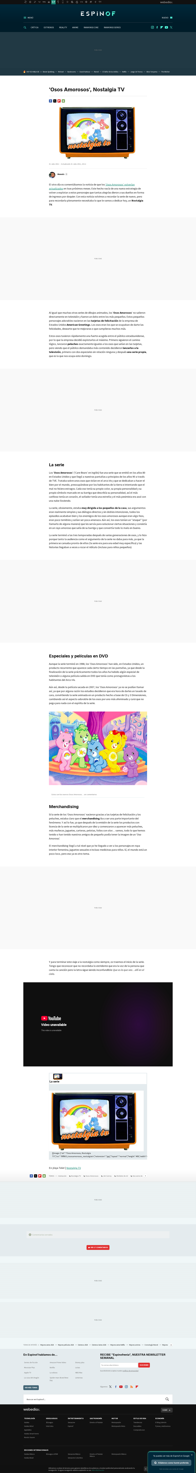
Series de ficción (31, 1362)
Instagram (152, 27)
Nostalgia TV (73, 1168)
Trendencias (137, 1422)
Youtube (166, 27)
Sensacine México (74, 1454)
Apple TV (27, 1372)
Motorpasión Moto (118, 1426)
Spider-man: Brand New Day (59, 1379)
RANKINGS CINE (91, 27)
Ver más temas (31, 1387)
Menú (30, 17)
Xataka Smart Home (31, 1434)
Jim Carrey (107, 1176)
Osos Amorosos (91, 1176)
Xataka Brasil (28, 1458)
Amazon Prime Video (58, 1362)
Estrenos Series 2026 (99, 1345)
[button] (62, 174)
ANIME (75, 27)
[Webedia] (31, 1409)
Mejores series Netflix (117, 1345)
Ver (99, 1247)
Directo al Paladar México (96, 1455)
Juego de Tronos (136, 72)
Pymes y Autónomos (162, 1426)
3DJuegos (49, 1422)
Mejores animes (135, 1345)
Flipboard (161, 27)
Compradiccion (139, 1430)
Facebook (157, 27)
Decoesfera (137, 1426)
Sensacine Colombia (75, 1458)
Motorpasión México (119, 1454)
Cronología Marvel (151, 1345)
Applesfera (27, 1430)
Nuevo (165, 17)
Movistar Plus (29, 1367)
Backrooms (71, 72)
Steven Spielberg (48, 72)
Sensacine (71, 1422)
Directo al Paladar (96, 1422)
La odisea (53, 1372)
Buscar (167, 1399)
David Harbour (85, 72)
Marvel (96, 72)
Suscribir (144, 1365)
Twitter (171, 27)
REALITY (63, 27)
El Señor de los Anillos (110, 72)
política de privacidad (130, 1371)
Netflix (124, 72)
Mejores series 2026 (47, 1345)
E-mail (63, 101)
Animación (62, 1176)
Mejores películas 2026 (66, 1345)
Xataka (26, 1422)
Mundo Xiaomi (29, 1437)
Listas (77, 1367)
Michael (61, 72)
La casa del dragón (31, 1377)
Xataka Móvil (28, 1426)
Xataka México (29, 1454)
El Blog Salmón (160, 1422)
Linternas (79, 1377)
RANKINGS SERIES (112, 27)
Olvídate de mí (122, 1176)
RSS (131, 1386)
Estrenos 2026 (83, 1345)
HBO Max (78, 1372)
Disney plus (79, 1362)
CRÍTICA (34, 27)
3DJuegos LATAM (52, 1454)
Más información (98, 1470)
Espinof (98, 13)
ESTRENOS (49, 27)
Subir (164, 1410)
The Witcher (165, 72)
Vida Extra (49, 1426)
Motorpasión (116, 1422)
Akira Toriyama (151, 72)
